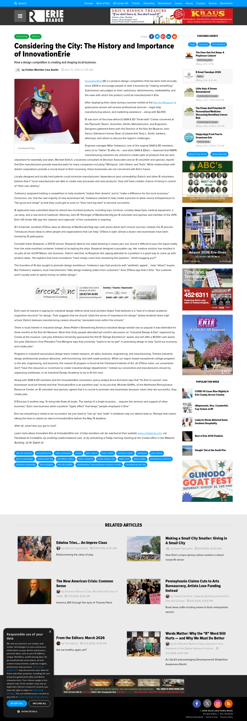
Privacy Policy (226, 717)
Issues (178, 3)
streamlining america (160, 459)
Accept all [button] (17, 703)
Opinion (36, 36)
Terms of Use (212, 717)
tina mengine (46, 465)
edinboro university (25, 465)
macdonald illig (45, 459)
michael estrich (125, 453)
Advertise (149, 3)
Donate (89, 3)
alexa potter (140, 459)
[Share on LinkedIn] (168, 36)
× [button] (50, 632)
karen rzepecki (85, 459)
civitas (78, 453)
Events (213, 3)
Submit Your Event (197, 154)
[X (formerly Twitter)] (207, 705)
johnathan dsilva (65, 459)
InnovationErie (93, 81)
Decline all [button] (39, 703)
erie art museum (24, 453)
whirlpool (142, 453)
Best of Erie (103, 3)
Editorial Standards (194, 717)
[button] (28, 711)
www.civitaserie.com (149, 433)
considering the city (136, 465)
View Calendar (219, 154)
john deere (156, 453)
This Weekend (218, 45)
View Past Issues (192, 261)
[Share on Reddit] (174, 36)
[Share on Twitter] (157, 36)
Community (21, 36)
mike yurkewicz (63, 453)
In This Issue (225, 261)
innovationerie (43, 453)
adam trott (124, 459)
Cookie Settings (25, 696)
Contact (200, 3)
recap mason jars (106, 459)
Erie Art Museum (163, 102)
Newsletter (226, 3)
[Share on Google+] (163, 36)
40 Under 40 (120, 3)
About (189, 3)
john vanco (91, 453)
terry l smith (107, 453)
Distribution (165, 3)
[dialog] (28, 673)
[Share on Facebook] (151, 36)
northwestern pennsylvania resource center (99, 465)
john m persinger (24, 459)
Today (192, 45)
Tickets (136, 3)
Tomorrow (203, 45)
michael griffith (65, 465)
